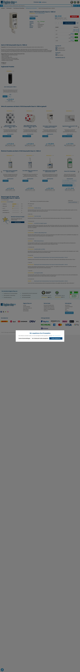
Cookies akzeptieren (55, 338)
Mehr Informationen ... (57, 335)
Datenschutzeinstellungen (24, 338)
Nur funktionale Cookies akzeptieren (40, 338)
